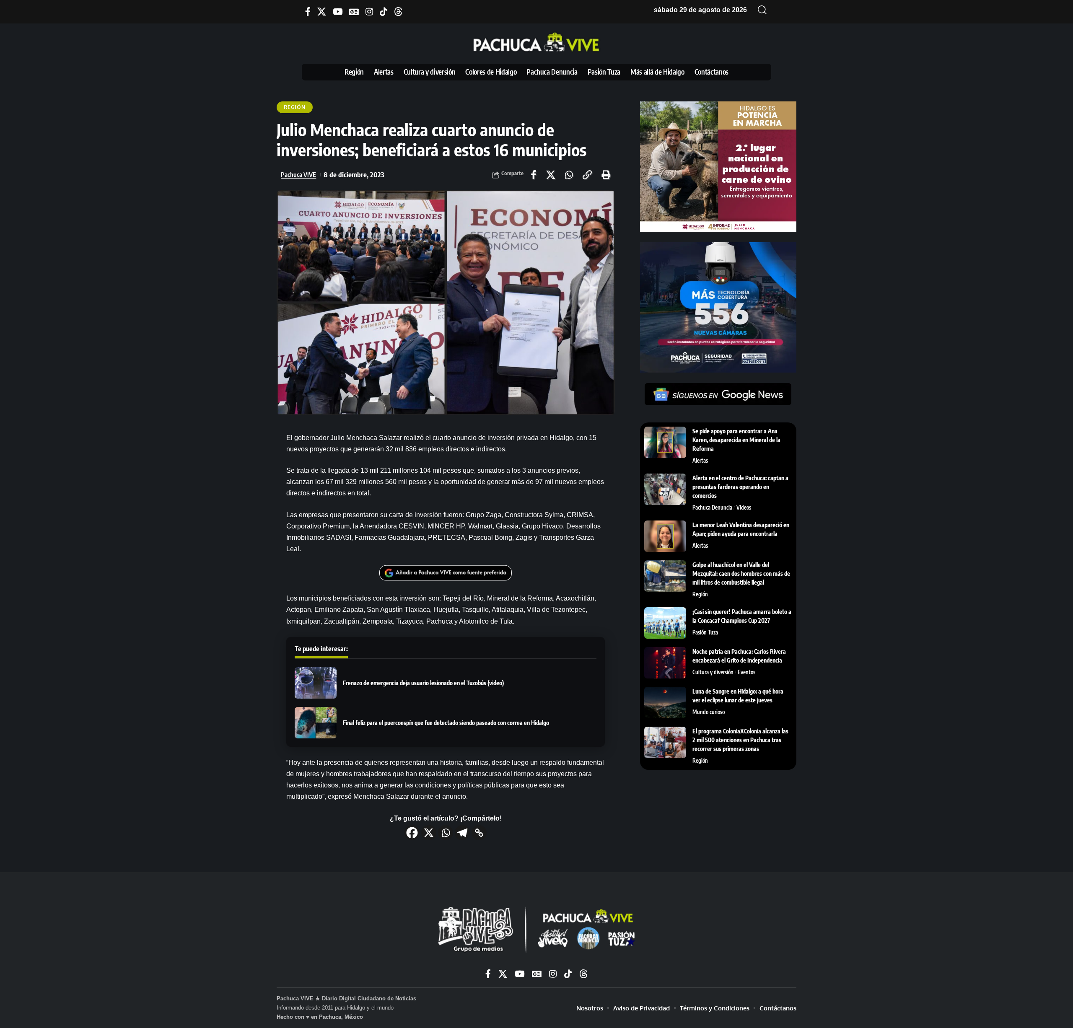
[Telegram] (462, 832)
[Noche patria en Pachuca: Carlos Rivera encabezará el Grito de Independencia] (665, 662)
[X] (321, 11)
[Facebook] (308, 11)
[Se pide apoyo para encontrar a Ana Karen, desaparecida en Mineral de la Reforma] (665, 442)
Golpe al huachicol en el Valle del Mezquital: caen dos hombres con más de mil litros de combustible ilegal (741, 573)
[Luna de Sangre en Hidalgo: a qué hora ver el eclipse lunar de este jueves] (665, 702)
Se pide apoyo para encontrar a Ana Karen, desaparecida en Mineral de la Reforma (736, 439)
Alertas (700, 460)
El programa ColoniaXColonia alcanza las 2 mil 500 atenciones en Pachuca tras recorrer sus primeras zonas (740, 740)
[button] (762, 10)
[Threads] (398, 11)
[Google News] (354, 11)
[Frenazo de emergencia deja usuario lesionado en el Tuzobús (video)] (316, 683)
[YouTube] (337, 11)
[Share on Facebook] (533, 174)
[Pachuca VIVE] (536, 930)
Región (294, 107)
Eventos (746, 672)
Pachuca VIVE (298, 174)
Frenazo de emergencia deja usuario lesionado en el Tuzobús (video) (423, 682)
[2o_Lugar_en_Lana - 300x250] (718, 166)
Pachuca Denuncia (712, 507)
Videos (743, 507)
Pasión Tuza (705, 632)
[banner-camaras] (718, 307)
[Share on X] (551, 174)
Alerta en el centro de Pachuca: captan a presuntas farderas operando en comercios (740, 486)
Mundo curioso (708, 712)
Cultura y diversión (712, 672)
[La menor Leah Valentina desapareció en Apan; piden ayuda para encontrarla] (665, 536)
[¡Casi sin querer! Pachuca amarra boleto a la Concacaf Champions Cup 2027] (665, 623)
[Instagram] (369, 11)
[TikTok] (383, 11)
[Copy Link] (479, 832)
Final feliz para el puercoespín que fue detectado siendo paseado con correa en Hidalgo (446, 722)
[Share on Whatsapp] (569, 174)
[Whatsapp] (445, 832)
